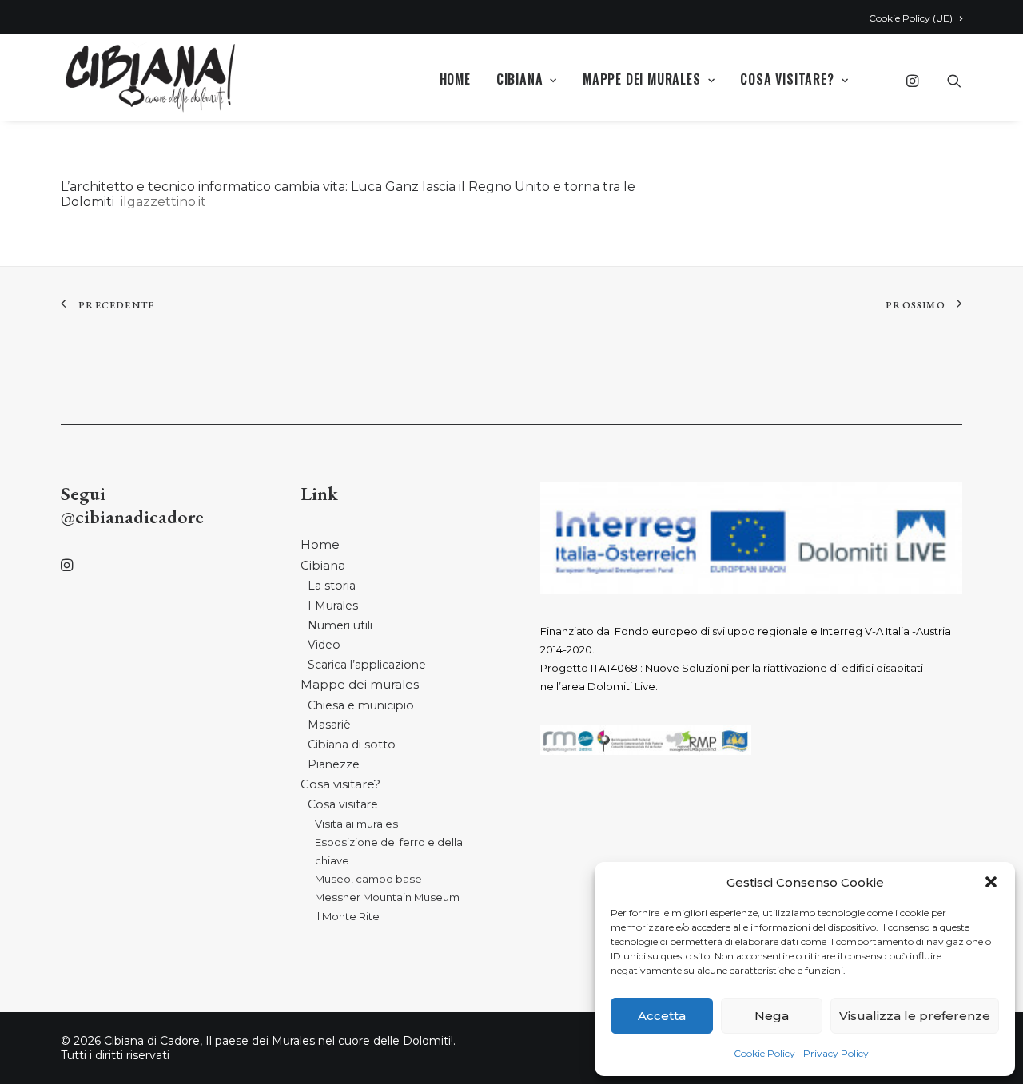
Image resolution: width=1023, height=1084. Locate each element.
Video (324, 644)
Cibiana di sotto (352, 744)
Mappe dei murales (642, 79)
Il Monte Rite (347, 916)
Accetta (662, 1015)
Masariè (329, 724)
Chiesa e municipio (361, 705)
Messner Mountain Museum (387, 897)
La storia (332, 585)
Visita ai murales (356, 823)
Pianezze (334, 764)
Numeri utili (340, 625)
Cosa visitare (343, 804)
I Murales (333, 605)
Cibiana (519, 79)
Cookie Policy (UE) (911, 18)
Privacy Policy (836, 1053)
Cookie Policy (764, 1053)
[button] (991, 882)
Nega (771, 1015)
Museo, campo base (368, 878)
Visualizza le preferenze (914, 1015)
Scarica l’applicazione (367, 664)
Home (455, 79)
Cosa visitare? (787, 79)
